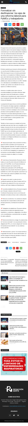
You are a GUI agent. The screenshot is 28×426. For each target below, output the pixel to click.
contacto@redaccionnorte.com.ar (17, 406)
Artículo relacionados (7, 271)
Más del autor (5, 273)
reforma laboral (15, 242)
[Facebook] (10, 415)
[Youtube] (18, 415)
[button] (26, 2)
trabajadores (23, 242)
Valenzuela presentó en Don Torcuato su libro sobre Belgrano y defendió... (17, 327)
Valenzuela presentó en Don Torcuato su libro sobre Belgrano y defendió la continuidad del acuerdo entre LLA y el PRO (17, 289)
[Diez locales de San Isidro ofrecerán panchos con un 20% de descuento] (4, 342)
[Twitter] (14, 415)
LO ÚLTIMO (3, 7)
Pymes (9, 242)
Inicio (2, 5)
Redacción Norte (6, 21)
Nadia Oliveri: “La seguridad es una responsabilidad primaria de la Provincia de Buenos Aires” (7, 262)
